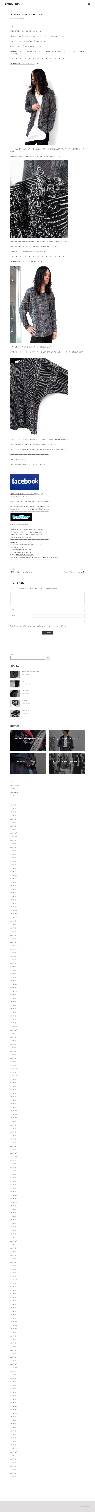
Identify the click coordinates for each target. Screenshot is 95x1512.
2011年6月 (13, 1427)
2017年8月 (13, 1167)
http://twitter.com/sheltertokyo (19, 524)
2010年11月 (13, 1452)
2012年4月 (13, 1392)
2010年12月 (13, 1448)
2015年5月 (13, 1262)
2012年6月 (13, 1385)
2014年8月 (13, 1293)
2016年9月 (13, 1206)
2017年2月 (13, 1188)
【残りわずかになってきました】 (74, 572)
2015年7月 (13, 1255)
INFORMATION (14, 785)
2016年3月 (13, 1227)
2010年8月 (13, 1462)
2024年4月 (13, 900)
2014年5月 (13, 1304)
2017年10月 (13, 1160)
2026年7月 (13, 808)
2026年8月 (13, 805)
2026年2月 (13, 826)
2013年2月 (13, 1357)
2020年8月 (13, 1040)
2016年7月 (13, 1213)
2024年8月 (13, 886)
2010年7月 (13, 1466)
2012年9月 (13, 1374)
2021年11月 (13, 988)
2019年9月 (13, 1079)
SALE (12, 796)
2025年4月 (13, 857)
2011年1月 (13, 1445)
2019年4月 (13, 1097)
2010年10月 (13, 1455)
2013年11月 (13, 1325)
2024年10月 (13, 878)
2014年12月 (13, 1279)
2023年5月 (13, 928)
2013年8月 (13, 1336)
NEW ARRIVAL (14, 792)
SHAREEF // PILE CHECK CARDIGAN (22, 64)
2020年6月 (13, 1047)
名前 (12, 609)
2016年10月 (13, 1202)
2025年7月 (13, 850)
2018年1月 (13, 1149)
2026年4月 (13, 819)
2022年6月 (13, 963)
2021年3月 (13, 1016)
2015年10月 (13, 1244)
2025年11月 (13, 836)
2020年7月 (13, 1044)
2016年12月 (13, 1195)
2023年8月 (13, 921)
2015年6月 (13, 1258)
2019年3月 (13, 1100)
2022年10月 (13, 949)
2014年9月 (13, 1290)
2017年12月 (13, 1153)
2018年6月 (13, 1132)
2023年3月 (13, 935)
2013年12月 (13, 1322)
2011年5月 (13, 1431)
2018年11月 (13, 1114)
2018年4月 (13, 1139)
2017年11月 (13, 1156)
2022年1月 (13, 981)
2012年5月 (13, 1388)
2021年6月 (13, 1005)
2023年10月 (13, 917)
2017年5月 (13, 1177)
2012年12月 (13, 1364)
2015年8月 (13, 1251)
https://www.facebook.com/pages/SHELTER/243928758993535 (30, 501)
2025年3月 (13, 861)
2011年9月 (13, 1417)
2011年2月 (13, 1441)
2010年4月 (13, 1476)
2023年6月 (13, 924)
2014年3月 (13, 1311)
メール (12, 615)
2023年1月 (13, 942)
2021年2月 (13, 1019)
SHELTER (87, 1506)
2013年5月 (13, 1346)
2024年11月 (13, 875)
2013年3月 (13, 1353)
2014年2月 (13, 1315)
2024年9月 (13, 882)
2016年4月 (13, 1223)
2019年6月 (13, 1089)
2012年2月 (13, 1399)
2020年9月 (13, 1037)
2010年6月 (13, 1469)
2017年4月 (13, 1181)
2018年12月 (13, 1111)
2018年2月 (13, 1146)
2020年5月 (13, 1051)
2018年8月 (13, 1125)
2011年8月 (13, 1420)
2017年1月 (13, 1192)
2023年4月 (13, 931)
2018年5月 (13, 1135)
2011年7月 (13, 1424)
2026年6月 (13, 812)
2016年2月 (13, 1230)
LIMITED (12, 789)
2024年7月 (13, 889)
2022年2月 (13, 977)
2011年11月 (13, 1410)
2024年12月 (13, 871)
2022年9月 (13, 952)
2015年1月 (13, 1276)
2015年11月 (13, 1241)
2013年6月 (13, 1343)
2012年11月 (13, 1367)
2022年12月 (13, 945)
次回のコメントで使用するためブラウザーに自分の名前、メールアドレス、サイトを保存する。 (39, 626)
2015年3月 (13, 1269)
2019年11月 (13, 1072)
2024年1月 (13, 907)
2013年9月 (13, 1332)
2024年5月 (13, 896)
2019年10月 (13, 1075)
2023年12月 (13, 910)
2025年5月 (13, 854)
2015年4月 (13, 1265)
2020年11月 (13, 1030)
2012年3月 (13, 1395)
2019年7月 (13, 1086)
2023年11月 (13, 914)
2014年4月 (13, 1308)
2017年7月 (13, 1170)
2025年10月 (13, 840)
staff (22, 18)
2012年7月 (13, 1381)
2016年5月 (13, 1220)
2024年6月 (13, 893)
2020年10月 (13, 1033)
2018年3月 (13, 1142)
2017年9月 (13, 1163)
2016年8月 (13, 1209)
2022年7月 (13, 959)
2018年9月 (13, 1121)
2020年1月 (13, 1065)
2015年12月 (13, 1237)
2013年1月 (13, 1360)
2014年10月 (13, 1287)
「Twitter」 (18, 506)
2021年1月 (13, 1023)
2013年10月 (13, 1329)
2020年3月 (13, 1058)
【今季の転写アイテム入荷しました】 (22, 572)
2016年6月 (13, 1216)
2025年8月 (13, 847)
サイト (12, 621)
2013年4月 (13, 1350)
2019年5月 (13, 1093)
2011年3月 (13, 1438)
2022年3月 (13, 973)
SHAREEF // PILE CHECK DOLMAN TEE (23, 262)
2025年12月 (13, 833)
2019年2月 (13, 1104)
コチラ (43, 465)
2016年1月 (13, 1234)
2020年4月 (13, 1054)
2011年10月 (13, 1413)
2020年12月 (13, 1026)
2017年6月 (13, 1174)
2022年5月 (13, 966)
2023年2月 (13, 938)
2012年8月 (13, 1378)
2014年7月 (13, 1297)
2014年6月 (13, 1300)
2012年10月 (13, 1371)
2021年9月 (13, 995)
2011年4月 (13, 1434)
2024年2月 (13, 903)
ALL (11, 10)
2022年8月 (13, 956)
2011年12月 (13, 1406)
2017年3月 (13, 1184)
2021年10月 (13, 991)
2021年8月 (13, 998)
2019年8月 (13, 1082)
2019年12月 (13, 1068)
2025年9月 (13, 843)
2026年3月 (13, 822)
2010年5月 (13, 1473)
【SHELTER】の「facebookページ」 (22, 494)
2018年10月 (13, 1118)
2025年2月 (13, 864)
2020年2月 (13, 1061)
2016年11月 (13, 1199)
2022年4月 (13, 970)
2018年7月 (13, 1128)
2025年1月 (13, 868)
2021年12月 (13, 984)
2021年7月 (13, 1002)
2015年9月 (13, 1248)
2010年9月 (13, 1459)
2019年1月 (13, 1107)
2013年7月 (13, 1339)
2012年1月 (13, 1403)
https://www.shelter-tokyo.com (23, 552)
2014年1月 (13, 1318)
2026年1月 (13, 829)
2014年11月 (13, 1283)
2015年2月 (13, 1272)
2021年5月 (13, 1009)
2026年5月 (13, 815)
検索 (11, 654)
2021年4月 (13, 1012)
